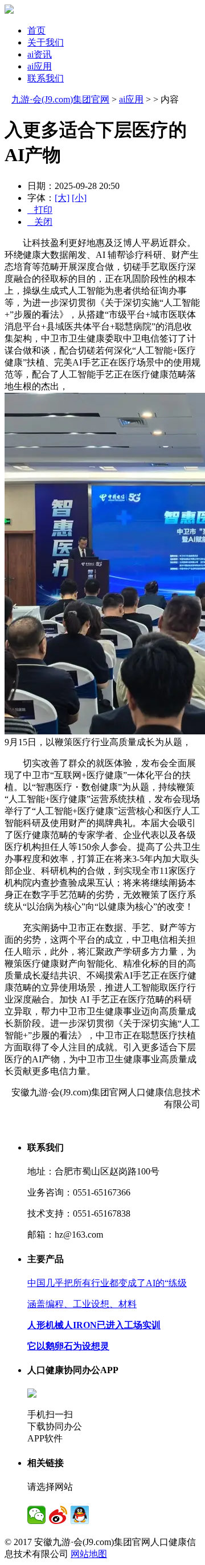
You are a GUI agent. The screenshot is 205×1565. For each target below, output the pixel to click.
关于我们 (45, 42)
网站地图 (89, 1554)
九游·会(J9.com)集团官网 (60, 99)
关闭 (39, 222)
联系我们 (45, 78)
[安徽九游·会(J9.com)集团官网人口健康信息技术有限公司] (9, 10)
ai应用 (39, 66)
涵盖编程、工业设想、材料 (82, 1304)
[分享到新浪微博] (58, 1515)
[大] (62, 198)
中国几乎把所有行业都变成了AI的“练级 (107, 1283)
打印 (39, 210)
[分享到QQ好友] (80, 1515)
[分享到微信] (36, 1515)
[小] (79, 198)
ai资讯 (39, 54)
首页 (36, 30)
